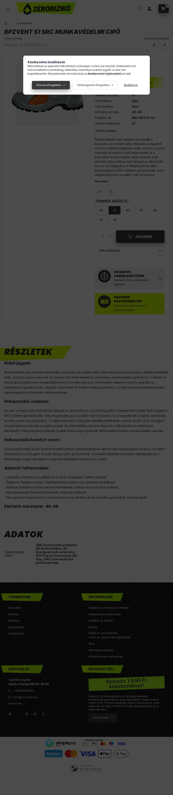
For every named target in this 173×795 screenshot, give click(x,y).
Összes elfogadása (48, 85)
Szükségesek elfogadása (93, 85)
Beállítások (131, 85)
